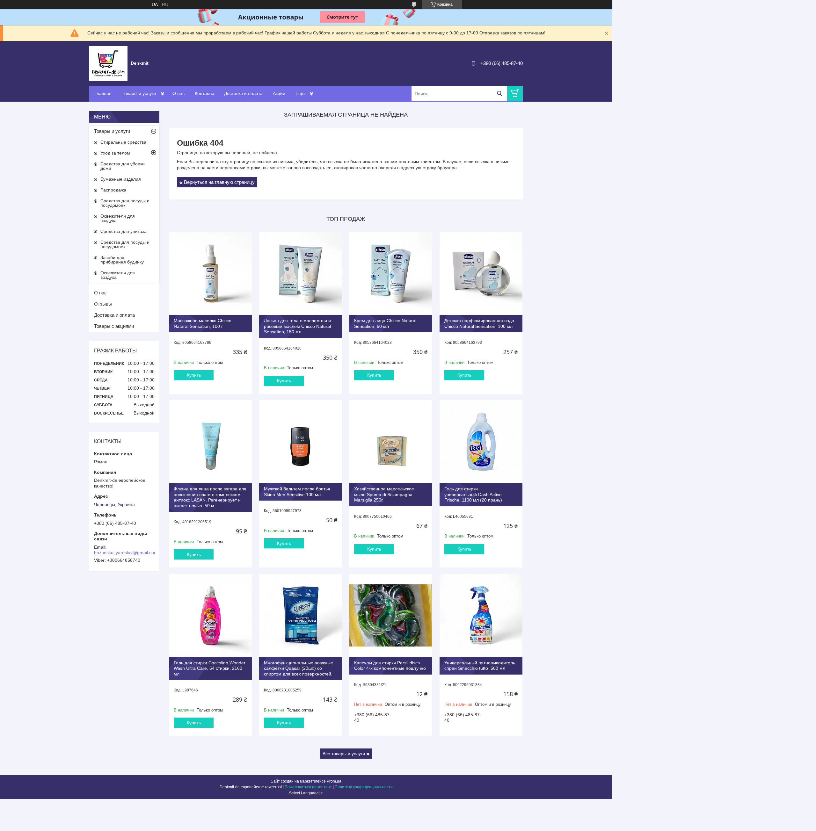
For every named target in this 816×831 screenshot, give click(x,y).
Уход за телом (115, 152)
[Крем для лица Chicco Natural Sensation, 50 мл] (390, 273)
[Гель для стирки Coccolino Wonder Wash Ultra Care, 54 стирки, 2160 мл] (210, 615)
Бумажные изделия (120, 179)
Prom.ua (334, 781)
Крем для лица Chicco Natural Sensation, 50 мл (385, 323)
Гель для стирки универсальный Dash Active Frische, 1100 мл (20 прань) (473, 494)
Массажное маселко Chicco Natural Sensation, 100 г (202, 323)
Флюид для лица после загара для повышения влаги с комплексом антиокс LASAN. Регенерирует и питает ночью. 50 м (210, 497)
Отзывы (103, 304)
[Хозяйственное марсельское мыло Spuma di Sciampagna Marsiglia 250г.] (390, 441)
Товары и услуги (139, 93)
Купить (194, 375)
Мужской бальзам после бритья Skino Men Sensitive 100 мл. (297, 491)
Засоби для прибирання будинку (122, 259)
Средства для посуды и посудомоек (124, 203)
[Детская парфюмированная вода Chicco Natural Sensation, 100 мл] (481, 273)
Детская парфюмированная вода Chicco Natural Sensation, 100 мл (479, 323)
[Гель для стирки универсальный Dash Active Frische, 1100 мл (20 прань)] (481, 441)
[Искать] (499, 93)
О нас (178, 93)
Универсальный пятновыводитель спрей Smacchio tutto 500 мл (479, 665)
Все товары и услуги (344, 753)
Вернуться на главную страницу (219, 182)
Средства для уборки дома (122, 166)
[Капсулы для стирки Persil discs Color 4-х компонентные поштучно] (390, 615)
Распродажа (113, 189)
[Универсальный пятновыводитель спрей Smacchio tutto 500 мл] (481, 615)
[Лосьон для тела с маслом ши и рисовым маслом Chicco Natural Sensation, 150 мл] (300, 273)
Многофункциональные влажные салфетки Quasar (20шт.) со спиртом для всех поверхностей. (298, 668)
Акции (279, 93)
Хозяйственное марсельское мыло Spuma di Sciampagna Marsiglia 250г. (384, 494)
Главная (103, 93)
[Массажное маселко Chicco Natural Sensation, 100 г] (210, 273)
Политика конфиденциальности (364, 787)
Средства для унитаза (123, 231)
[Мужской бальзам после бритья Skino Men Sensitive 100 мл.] (300, 441)
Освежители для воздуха (117, 218)
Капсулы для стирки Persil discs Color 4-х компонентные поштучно (390, 665)
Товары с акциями (114, 326)
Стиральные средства (123, 142)
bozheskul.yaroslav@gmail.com (126, 552)
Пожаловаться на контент (308, 787)
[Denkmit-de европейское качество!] (108, 63)
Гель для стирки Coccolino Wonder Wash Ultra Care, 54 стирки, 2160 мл (209, 668)
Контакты (204, 93)
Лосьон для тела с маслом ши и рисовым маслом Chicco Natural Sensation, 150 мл (297, 326)
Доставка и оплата (243, 93)
